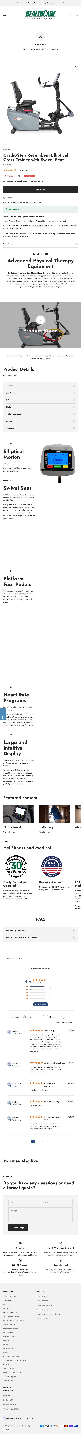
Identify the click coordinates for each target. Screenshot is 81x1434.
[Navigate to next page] (53, 1141)
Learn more (37, 202)
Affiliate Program (9, 1376)
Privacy (6, 1344)
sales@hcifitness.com (10, 1328)
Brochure (6, 1340)
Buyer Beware (8, 1348)
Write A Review (40, 1004)
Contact (6, 1364)
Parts (5, 1304)
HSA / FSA (40, 3)
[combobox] (36, 1017)
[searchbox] (14, 1017)
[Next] (63, 2)
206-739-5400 (8, 1368)
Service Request (9, 1324)
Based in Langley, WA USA (13, 1372)
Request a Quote (9, 1336)
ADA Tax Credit (8, 1380)
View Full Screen (9, 832)
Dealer (5, 1352)
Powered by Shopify (23, 1426)
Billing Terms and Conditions (13, 1320)
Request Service (42, 1318)
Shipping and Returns (11, 1316)
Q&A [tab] (20, 958)
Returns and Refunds (10, 1312)
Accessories (7, 1300)
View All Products (9, 1296)
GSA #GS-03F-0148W (11, 1356)
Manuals (6, 1308)
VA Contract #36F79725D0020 (14, 1360)
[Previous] (17, 2)
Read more (34, 1051)
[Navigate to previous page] (28, 1141)
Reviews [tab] (11, 958)
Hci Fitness (7, 149)
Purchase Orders (9, 1332)
